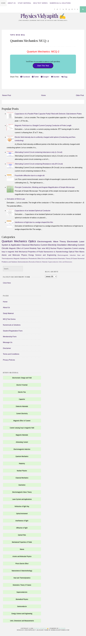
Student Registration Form (12, 331)
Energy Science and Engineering (42, 255)
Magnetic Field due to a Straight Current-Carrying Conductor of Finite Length (43, 125)
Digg (65, 77)
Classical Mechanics (30, 245)
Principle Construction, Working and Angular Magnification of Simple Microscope (45, 187)
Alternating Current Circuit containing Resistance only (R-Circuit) (39, 164)
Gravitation (62, 245)
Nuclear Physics (56, 248)
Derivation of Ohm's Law (16, 199)
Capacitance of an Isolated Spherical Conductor (32, 211)
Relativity (33, 248)
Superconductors (53, 262)
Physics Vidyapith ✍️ (43, 15)
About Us (12, 3)
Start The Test (43, 66)
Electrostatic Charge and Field (22, 378)
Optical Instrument (22, 513)
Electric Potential (21, 385)
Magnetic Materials (22, 435)
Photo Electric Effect (22, 563)
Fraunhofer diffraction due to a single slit (29, 175)
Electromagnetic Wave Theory (51, 241)
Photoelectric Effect (34, 258)
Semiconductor (22, 606)
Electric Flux (22, 392)
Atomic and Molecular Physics (14, 255)
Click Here (7, 283)
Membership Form (9, 336)
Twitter (36, 77)
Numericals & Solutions (60, 3)
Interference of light (22, 520)
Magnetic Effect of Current (19, 248)
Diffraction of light (22, 528)
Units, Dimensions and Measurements (22, 621)
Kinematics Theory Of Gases (67, 258)
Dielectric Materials (42, 262)
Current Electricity (48, 245)
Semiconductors (23, 262)
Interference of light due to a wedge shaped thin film (34, 222)
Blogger (62, 628)
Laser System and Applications (22, 499)
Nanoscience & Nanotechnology (56, 252)
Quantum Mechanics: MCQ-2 (29, 40)
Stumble (56, 77)
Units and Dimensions (65, 262)
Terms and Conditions (11, 354)
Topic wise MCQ (17, 35)
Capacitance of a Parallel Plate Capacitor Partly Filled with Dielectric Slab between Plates (48, 114)
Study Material (24, 3)
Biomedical (32, 262)
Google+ (45, 77)
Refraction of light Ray (22, 506)
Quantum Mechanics (14, 241)
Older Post (80, 95)
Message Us (7, 342)
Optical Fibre (74, 252)
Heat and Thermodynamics (22, 578)
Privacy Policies (9, 360)
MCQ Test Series (40, 3)
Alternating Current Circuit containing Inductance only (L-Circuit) (38, 152)
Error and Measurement (50, 258)
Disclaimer (7, 348)
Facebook (26, 77)
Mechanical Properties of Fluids (31, 252)
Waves (81, 252)
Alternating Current (22, 442)
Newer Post (6, 95)
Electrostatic (72, 241)
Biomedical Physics (22, 599)
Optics (32, 241)
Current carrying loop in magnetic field (22, 428)
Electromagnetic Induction (67, 255)
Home (3, 3)
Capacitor (22, 399)
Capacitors (67, 248)
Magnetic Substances (21, 258)
